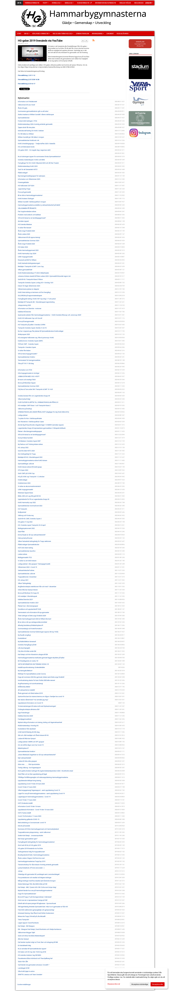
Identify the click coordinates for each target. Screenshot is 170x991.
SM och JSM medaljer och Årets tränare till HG (33, 735)
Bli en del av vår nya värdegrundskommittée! (32, 622)
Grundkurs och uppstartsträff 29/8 (29, 609)
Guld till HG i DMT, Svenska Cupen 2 (30, 519)
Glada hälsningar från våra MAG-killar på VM (32, 884)
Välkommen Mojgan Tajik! (26, 932)
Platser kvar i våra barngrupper (28, 606)
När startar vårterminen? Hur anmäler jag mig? (33, 700)
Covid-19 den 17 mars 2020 (27, 800)
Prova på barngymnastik (26, 321)
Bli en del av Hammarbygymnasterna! (30, 195)
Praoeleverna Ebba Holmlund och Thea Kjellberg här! (35, 958)
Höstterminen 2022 (24, 483)
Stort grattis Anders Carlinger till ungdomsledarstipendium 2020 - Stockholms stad (45, 771)
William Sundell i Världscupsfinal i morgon (32, 202)
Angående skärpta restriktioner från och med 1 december (37, 586)
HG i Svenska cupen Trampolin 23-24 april (32, 525)
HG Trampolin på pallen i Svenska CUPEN (31, 325)
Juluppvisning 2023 (24, 305)
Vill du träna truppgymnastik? (27, 354)
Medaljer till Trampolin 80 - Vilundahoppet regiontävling (36, 302)
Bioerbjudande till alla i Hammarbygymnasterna (33, 855)
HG (20, 3)
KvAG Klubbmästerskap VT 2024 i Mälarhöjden (33, 273)
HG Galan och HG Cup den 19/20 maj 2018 (32, 952)
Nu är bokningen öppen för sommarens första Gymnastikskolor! (39, 156)
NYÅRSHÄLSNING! (24, 687)
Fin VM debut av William (26, 134)
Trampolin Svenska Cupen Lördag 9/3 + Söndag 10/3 (35, 282)
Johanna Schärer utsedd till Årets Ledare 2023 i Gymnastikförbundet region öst (44, 276)
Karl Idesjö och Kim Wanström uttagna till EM (33, 654)
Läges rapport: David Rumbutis (28, 923)
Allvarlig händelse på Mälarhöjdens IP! (30, 625)
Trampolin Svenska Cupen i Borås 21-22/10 (32, 328)
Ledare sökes (22, 554)
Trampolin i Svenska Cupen (27, 347)
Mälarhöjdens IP (23, 748)
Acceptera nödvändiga (139, 984)
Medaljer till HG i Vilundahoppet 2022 (30, 457)
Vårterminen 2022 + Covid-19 (27, 567)
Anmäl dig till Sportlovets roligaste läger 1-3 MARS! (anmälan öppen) (41, 425)
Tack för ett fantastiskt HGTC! (27, 169)
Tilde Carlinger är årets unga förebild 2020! (32, 616)
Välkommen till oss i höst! (26, 105)
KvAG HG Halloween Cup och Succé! (30, 318)
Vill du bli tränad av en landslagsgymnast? (32, 218)
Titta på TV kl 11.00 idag (26, 363)
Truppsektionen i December (27, 577)
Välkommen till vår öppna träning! (29, 237)
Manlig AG (68, 3)
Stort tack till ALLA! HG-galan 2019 (29, 845)
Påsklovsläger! (23, 173)
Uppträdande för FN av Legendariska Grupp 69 (33, 499)
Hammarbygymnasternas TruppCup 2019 (31, 861)
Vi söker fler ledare (24, 350)
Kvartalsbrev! (22, 638)
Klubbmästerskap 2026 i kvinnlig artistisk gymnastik (35, 124)
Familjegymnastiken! (25, 719)
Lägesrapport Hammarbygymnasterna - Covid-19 (34, 797)
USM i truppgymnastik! (25, 489)
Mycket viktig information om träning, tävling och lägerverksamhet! (40, 722)
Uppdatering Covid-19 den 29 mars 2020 (31, 784)
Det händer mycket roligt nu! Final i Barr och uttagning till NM (38, 942)
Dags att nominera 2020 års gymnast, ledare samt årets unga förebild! (41, 677)
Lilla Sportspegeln (24, 648)
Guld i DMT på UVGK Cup (26, 473)
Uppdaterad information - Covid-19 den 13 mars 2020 (35, 810)
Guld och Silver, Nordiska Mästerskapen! (31, 936)
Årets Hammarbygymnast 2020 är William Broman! (34, 619)
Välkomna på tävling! (25, 409)
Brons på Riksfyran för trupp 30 (28, 593)
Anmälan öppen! (23, 221)
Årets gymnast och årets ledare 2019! (30, 693)
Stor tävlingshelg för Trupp (27, 454)
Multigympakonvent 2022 (26, 528)
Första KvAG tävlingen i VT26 (27, 121)
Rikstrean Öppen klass (25, 493)
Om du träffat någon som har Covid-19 (30, 745)
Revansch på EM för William (27, 260)
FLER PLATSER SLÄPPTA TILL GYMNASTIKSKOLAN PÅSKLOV (38, 402)
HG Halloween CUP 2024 (26, 185)
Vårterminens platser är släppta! (28, 289)
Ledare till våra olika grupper (27, 761)
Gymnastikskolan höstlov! (26, 751)
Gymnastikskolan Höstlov (26, 357)
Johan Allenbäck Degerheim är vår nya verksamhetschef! (37, 755)
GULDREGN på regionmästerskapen (30, 295)
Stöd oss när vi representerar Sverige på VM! (32, 900)
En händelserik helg (24, 945)
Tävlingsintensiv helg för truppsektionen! (31, 852)
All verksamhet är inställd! (26, 690)
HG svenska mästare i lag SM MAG (29, 955)
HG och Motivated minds (26, 147)
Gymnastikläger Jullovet (26, 464)
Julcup (20, 871)
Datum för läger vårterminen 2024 (29, 286)
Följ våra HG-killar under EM (27, 651)
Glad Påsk (21, 531)
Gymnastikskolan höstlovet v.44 (28, 140)
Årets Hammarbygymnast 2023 (28, 250)
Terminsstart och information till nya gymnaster (33, 612)
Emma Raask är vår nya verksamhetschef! (31, 535)
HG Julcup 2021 (23, 580)
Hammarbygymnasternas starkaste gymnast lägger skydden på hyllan (41, 658)
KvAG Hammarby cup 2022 (27, 502)
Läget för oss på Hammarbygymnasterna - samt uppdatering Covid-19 (41, 793)
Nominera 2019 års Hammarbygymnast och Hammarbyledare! (38, 829)
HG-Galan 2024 (23, 247)
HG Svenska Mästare (25, 224)
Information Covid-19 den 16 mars (29, 806)
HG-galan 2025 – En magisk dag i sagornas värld (34, 150)
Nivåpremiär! (22, 512)
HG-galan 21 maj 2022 (25, 522)
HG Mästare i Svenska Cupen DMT (29, 441)
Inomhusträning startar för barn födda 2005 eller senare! (36, 680)
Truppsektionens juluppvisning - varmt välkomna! (34, 832)
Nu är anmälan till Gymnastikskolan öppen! (32, 949)
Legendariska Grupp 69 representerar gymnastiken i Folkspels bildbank (42, 428)
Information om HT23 (25, 370)
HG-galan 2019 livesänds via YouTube (40, 40)
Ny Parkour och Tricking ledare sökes (30, 444)
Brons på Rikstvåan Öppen (27, 383)
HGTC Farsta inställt (24, 813)
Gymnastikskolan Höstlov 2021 (28, 603)
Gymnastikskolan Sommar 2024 (28, 240)
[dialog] (136, 978)
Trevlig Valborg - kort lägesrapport (29, 767)
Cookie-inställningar (24, 984)
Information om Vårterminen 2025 (29, 179)
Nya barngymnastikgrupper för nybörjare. (31, 176)
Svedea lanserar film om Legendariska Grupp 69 (34, 396)
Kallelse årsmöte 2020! (25, 716)
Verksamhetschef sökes (26, 570)
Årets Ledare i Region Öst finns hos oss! (31, 858)
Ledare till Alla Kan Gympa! (27, 738)
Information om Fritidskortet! (27, 101)
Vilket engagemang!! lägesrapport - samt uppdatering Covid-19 (39, 790)
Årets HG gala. (23, 108)
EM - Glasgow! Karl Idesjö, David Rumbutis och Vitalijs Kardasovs (39, 929)
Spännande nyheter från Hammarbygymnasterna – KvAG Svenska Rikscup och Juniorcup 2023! (49, 315)
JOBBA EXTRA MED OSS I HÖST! (28, 376)
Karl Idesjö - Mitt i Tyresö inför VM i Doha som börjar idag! (37, 887)
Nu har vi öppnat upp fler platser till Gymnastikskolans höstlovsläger (40, 331)
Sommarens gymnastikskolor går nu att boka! (33, 111)
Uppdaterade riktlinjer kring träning (29, 780)
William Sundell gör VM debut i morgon (31, 137)
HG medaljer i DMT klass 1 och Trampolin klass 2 (34, 405)
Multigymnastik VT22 (25, 557)
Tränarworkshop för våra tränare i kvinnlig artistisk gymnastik (38, 864)
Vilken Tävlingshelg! (24, 583)
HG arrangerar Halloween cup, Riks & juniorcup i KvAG (36, 337)
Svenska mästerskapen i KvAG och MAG (31, 160)
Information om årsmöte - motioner (29, 308)
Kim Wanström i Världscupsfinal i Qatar (31, 422)
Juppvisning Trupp (24, 189)
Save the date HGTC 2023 (26, 451)
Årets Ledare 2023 (24, 234)
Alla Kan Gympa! (23, 939)
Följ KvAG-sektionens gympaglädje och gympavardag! (36, 910)
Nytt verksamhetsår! (24, 758)
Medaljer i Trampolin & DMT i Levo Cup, (31, 266)
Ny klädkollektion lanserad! (27, 641)
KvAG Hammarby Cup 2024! (27, 253)
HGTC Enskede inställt (25, 803)
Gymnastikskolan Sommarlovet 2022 (30, 506)
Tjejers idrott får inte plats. (26, 127)
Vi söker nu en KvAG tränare (27, 561)
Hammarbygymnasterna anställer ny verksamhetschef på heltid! (39, 205)
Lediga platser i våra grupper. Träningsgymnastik (34, 564)
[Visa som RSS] (93, 41)
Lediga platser (23, 415)
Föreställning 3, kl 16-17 (26, 84)
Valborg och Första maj (26, 515)
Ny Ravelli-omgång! (24, 635)
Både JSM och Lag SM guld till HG (29, 496)
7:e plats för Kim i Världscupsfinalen (30, 418)
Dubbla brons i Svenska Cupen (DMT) (30, 341)
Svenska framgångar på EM (27, 645)
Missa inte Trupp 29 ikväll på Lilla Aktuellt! (32, 916)
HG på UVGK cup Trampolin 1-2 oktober (31, 476)
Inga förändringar (23, 713)
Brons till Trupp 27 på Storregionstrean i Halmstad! (34, 897)
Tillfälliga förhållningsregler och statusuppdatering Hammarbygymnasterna (43, 777)
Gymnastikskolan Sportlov (27, 551)
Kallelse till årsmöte (24, 312)
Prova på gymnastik (24, 192)
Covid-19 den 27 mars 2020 (27, 787)
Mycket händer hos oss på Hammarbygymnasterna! (35, 890)
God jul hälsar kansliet (25, 438)
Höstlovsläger (22, 480)
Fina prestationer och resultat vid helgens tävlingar (34, 877)
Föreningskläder (23, 182)
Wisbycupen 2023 (24, 334)
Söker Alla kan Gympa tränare (28, 590)
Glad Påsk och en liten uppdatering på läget (32, 774)
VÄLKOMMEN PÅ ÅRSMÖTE (27, 208)
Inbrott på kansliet (24, 826)
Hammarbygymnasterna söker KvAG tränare (32, 460)
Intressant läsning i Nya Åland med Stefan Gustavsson (36, 913)
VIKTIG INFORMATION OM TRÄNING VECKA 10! (33, 664)
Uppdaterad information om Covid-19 (30, 703)
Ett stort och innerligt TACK (27, 379)
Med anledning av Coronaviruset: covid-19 (32, 822)
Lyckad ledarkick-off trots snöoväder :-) (31, 868)
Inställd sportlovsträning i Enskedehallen (31, 667)
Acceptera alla (157, 984)
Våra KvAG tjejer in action (26, 971)
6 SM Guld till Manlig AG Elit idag (29, 732)
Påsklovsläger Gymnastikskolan (28, 544)
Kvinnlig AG (56, 3)
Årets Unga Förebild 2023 (26, 231)
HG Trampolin (22, 509)
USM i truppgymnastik (25, 257)
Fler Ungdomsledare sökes (27, 211)
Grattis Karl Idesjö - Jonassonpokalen (30, 835)
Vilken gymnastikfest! (25, 270)
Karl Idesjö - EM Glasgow (26, 926)
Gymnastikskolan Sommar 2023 (28, 386)
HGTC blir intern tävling (25, 548)
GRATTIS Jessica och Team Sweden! (30, 974)
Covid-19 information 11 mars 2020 (29, 816)
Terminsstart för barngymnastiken (29, 360)
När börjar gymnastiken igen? (27, 839)
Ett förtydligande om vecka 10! (28, 661)
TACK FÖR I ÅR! (23, 961)
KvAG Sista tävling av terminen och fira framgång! (34, 292)
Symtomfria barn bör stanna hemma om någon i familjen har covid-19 (41, 696)
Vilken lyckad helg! (24, 399)
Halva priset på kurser (25, 538)
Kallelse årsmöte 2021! (25, 599)
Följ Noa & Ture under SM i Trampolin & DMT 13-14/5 (35, 389)
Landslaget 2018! (23, 968)
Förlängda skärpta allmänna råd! (28, 709)
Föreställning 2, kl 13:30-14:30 (28, 79)
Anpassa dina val (114, 984)
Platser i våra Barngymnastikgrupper (30, 431)
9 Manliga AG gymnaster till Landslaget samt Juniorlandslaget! (39, 874)
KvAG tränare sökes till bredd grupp (30, 467)
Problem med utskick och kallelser (29, 215)
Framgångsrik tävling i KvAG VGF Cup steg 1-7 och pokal (37, 299)
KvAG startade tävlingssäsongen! (29, 263)
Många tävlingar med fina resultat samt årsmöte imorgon (37, 881)
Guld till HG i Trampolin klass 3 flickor (30, 279)
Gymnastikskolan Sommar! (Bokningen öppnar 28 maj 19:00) (38, 632)
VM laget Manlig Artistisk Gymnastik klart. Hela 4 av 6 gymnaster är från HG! (43, 907)
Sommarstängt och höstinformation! (30, 628)
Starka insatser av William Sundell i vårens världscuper (36, 114)
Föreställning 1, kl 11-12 (26, 75)
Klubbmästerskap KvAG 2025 (27, 166)
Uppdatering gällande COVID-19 (28, 819)
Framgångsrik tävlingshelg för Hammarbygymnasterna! (36, 842)
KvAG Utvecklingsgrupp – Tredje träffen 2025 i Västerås (36, 143)
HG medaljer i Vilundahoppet (27, 596)
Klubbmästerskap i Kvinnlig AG (28, 725)
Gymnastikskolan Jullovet (26, 573)
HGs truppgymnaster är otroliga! (28, 373)
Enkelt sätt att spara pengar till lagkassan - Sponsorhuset (37, 903)
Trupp (45, 3)
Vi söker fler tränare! (24, 228)
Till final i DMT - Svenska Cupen (28, 344)
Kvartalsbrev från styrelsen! (27, 729)
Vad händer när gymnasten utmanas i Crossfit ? (33, 965)
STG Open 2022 (23, 470)
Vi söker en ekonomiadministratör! (29, 486)
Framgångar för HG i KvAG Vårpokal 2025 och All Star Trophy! (38, 163)
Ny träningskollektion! (25, 670)
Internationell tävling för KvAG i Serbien (31, 131)
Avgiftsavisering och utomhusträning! (30, 683)
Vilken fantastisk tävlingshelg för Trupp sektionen (34, 541)
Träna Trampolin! (23, 919)
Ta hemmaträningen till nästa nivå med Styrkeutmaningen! (37, 706)
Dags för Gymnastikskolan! (27, 894)
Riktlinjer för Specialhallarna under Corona (32, 674)
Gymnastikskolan (23, 118)
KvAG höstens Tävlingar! (26, 198)
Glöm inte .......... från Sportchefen (29, 764)
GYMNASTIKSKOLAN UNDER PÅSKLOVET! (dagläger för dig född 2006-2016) (43, 412)
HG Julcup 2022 (23, 447)
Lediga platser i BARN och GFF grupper (31, 742)
